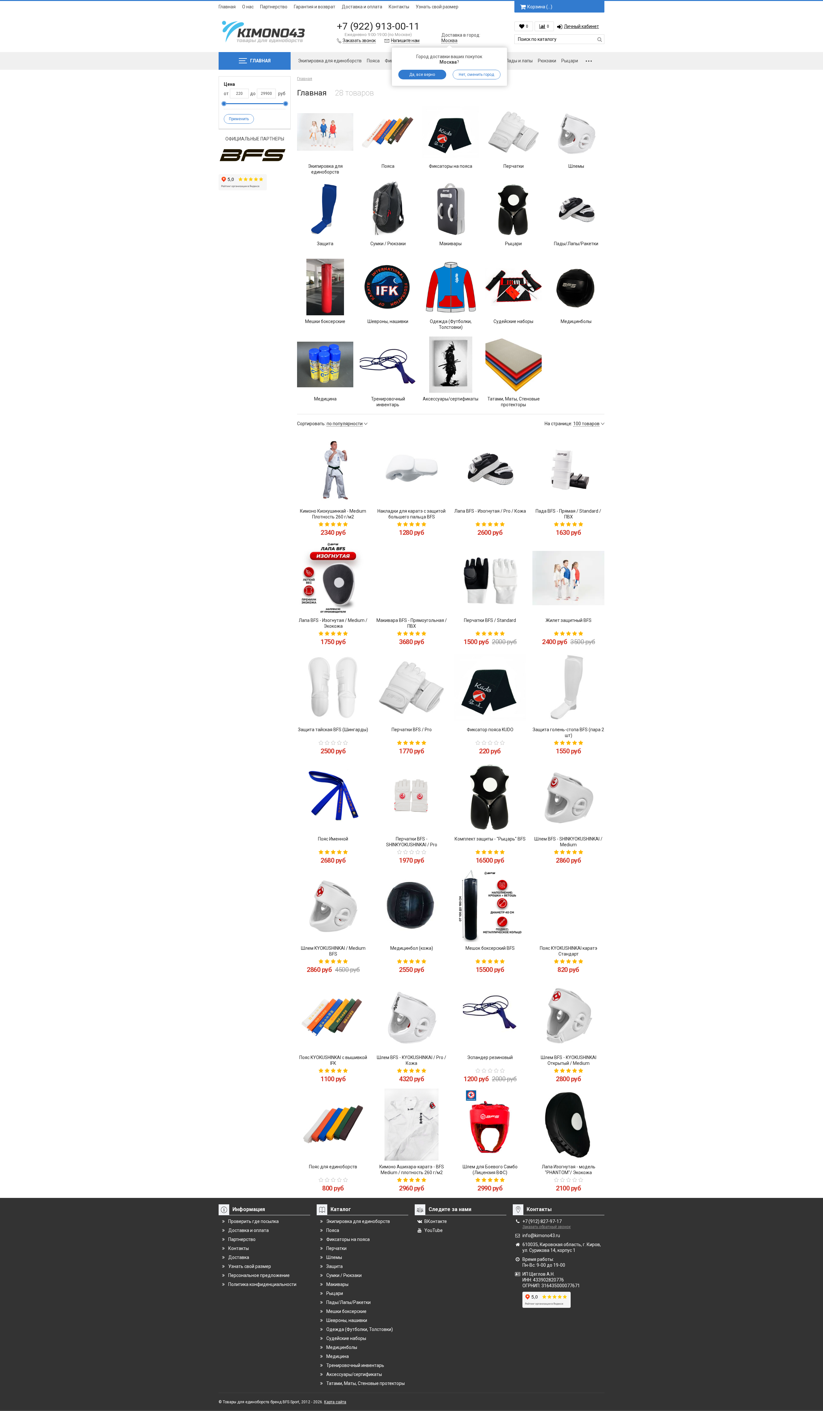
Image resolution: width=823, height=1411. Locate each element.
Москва (449, 40)
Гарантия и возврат (314, 6)
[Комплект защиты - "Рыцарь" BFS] (490, 797)
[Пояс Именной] (333, 797)
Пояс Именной (333, 838)
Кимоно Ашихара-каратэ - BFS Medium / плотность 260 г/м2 (411, 1169)
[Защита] (325, 209)
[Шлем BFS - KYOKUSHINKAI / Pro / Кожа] (411, 1015)
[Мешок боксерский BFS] (490, 906)
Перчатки (513, 166)
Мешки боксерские (325, 321)
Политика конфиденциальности (262, 1284)
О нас (248, 6)
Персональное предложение (259, 1275)
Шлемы (576, 166)
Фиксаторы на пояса (450, 166)
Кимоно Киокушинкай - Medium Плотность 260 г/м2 (333, 513)
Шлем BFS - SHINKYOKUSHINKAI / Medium (568, 841)
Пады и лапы (519, 60)
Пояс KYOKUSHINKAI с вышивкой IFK (333, 1060)
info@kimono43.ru (541, 1235)
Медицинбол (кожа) (411, 948)
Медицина (325, 398)
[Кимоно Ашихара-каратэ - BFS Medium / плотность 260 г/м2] (411, 1125)
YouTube (433, 1230)
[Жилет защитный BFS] (568, 578)
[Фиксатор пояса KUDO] (490, 687)
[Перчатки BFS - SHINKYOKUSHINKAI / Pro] (411, 797)
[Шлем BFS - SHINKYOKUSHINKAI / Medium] (568, 797)
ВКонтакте (435, 1221)
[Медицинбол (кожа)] (411, 906)
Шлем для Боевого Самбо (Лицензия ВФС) (490, 1169)
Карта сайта (335, 1402)
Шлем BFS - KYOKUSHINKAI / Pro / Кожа (411, 1060)
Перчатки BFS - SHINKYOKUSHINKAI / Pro (411, 841)
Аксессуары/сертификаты (450, 398)
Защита (325, 243)
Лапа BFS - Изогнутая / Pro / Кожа (490, 511)
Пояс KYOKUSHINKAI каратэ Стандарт (568, 951)
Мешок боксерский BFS (490, 948)
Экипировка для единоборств (330, 60)
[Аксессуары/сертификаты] (450, 365)
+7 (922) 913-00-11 (378, 26)
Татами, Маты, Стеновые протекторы (513, 401)
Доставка (238, 1257)
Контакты (399, 6)
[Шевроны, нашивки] (388, 287)
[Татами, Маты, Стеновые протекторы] (513, 365)
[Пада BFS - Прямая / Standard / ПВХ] (568, 469)
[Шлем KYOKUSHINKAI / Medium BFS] (333, 906)
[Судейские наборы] (513, 287)
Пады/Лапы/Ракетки (576, 243)
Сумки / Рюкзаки (388, 243)
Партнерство (273, 6)
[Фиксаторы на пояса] (450, 132)
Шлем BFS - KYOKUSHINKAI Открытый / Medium (568, 1060)
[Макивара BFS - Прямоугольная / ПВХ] (411, 578)
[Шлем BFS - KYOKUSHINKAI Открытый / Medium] (568, 1015)
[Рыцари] (513, 209)
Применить (239, 119)
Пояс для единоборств (333, 1166)
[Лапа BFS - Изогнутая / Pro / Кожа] (490, 469)
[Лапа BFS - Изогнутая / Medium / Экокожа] (333, 578)
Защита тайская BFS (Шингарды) (333, 729)
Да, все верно (422, 74)
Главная (227, 6)
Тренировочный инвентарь (388, 401)
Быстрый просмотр (333, 493)
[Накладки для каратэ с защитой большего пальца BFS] (411, 469)
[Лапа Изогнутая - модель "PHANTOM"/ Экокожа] (568, 1125)
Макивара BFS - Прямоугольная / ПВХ (411, 623)
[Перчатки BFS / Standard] (490, 578)
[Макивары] (450, 209)
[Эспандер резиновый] (490, 1015)
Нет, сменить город (476, 74)
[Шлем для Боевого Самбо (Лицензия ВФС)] (490, 1125)
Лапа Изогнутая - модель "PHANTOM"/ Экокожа (568, 1169)
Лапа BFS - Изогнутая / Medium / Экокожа (333, 623)
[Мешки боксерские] (325, 287)
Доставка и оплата (362, 6)
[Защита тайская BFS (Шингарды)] (333, 687)
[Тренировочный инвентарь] (388, 365)
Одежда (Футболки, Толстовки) (451, 324)
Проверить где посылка (253, 1221)
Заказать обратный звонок (546, 1227)
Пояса (373, 60)
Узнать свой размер (437, 6)
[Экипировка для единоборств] (325, 132)
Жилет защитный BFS (569, 620)
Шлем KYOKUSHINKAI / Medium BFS (333, 951)
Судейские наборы (513, 321)
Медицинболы (576, 321)
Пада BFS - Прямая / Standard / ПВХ (568, 513)
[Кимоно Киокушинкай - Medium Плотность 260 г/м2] (333, 469)
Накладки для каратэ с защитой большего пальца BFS (411, 513)
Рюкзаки (547, 60)
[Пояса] (388, 132)
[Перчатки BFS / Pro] (411, 687)
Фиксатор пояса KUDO (490, 729)
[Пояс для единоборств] (333, 1125)
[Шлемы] (576, 132)
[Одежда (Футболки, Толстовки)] (450, 287)
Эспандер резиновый (490, 1057)
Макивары (450, 243)
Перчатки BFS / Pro (412, 729)
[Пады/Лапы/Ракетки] (576, 209)
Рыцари (569, 60)
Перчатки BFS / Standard (490, 620)
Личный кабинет (581, 26)
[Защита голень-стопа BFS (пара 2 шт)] (568, 687)
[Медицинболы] (576, 287)
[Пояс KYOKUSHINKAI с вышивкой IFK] (333, 1015)
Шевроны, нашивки (387, 321)
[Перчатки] (513, 132)
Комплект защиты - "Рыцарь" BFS (490, 838)
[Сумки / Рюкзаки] (388, 209)
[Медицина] (325, 365)
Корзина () (539, 6)
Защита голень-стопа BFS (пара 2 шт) (568, 732)
